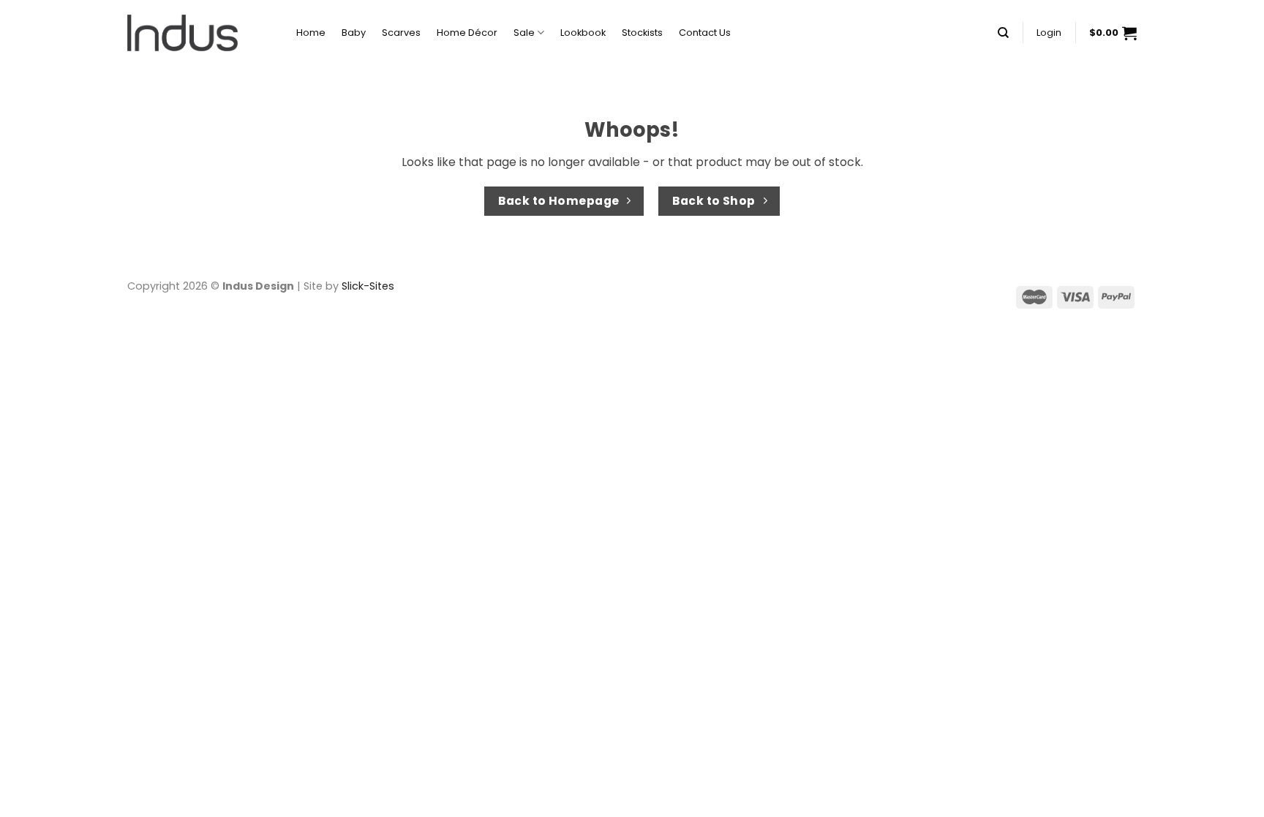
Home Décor (467, 32)
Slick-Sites (368, 286)
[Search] (1003, 33)
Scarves (401, 32)
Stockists (642, 32)
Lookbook (583, 32)
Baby (354, 32)
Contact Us (705, 32)
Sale (524, 32)
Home (311, 32)
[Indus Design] (200, 33)
